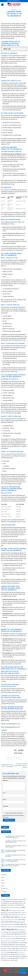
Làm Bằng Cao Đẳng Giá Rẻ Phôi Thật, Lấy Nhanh (15, 855)
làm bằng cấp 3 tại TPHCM (10, 924)
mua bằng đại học (21, 952)
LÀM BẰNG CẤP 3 (18, 969)
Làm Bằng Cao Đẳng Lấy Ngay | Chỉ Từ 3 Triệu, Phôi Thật (16, 846)
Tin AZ (2, 885)
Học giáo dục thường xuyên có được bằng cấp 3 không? (20, 765)
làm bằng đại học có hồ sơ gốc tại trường (14, 936)
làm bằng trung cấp (10, 926)
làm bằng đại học (10, 929)
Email (4, 799)
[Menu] (2, 5)
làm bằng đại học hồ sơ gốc (17, 940)
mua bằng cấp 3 (12, 952)
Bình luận (5, 780)
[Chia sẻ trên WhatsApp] (7, 758)
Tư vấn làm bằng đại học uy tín (14, 958)
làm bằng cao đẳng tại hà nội (15, 907)
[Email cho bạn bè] (15, 758)
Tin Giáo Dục (4, 888)
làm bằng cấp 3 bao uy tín (16, 910)
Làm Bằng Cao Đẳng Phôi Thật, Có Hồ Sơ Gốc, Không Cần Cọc (15, 860)
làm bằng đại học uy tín (16, 948)
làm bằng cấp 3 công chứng (10, 914)
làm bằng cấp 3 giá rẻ (11, 917)
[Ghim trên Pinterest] (18, 758)
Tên (4, 792)
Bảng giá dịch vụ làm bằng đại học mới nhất (12, 899)
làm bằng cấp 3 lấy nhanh (12, 919)
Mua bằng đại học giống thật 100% (10, 954)
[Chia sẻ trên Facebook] (10, 758)
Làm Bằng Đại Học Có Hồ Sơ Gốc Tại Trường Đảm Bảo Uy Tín (15, 837)
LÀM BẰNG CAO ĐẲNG (19, 968)
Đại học (3, 883)
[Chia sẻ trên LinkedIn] (20, 758)
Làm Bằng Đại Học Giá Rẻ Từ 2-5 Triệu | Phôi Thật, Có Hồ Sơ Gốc (15, 865)
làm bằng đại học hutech (7, 940)
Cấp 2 (2, 877)
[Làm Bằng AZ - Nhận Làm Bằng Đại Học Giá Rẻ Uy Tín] (14, 4)
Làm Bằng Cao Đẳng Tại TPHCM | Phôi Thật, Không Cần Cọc (15, 841)
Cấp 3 (2, 880)
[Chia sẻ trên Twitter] (12, 758)
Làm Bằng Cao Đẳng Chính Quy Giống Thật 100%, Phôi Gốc (15, 851)
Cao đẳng (3, 874)
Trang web (5, 806)
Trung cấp (14, 9)
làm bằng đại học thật (12, 944)
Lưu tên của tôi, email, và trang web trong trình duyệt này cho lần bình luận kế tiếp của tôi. (13, 815)
